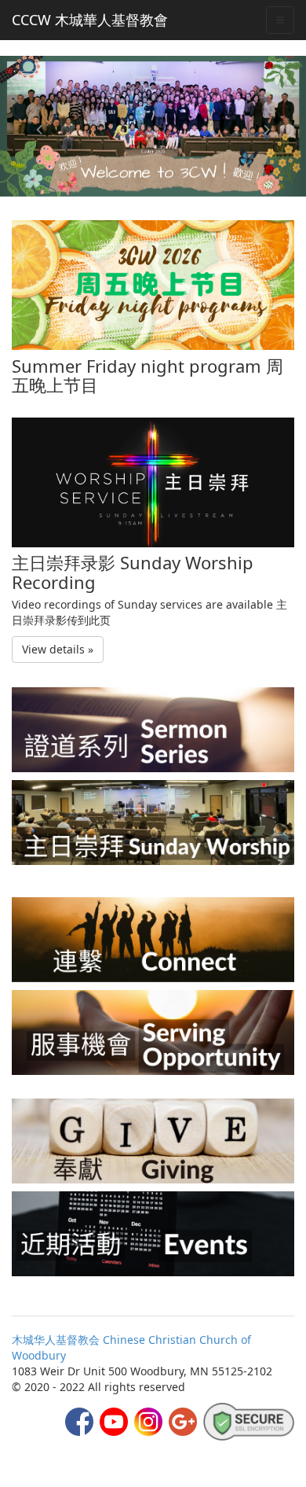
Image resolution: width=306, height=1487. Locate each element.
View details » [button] (57, 649)
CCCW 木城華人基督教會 (90, 19)
